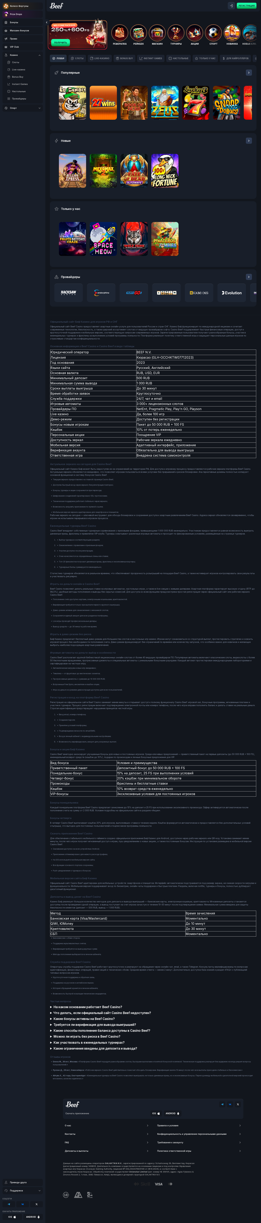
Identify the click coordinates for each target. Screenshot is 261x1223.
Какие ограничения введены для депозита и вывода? (95, 1048)
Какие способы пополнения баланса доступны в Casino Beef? (101, 1030)
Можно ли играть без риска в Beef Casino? (86, 1036)
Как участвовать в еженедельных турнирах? (89, 1042)
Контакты (70, 1134)
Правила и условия (167, 1125)
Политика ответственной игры (174, 1151)
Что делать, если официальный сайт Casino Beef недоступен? (102, 1013)
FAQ (67, 1142)
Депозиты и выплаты (76, 1151)
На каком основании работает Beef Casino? (87, 1007)
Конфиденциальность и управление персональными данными (192, 1134)
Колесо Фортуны (19, 6)
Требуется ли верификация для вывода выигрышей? (94, 1025)
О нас (68, 1125)
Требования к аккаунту (170, 1142)
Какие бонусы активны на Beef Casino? (84, 1019)
